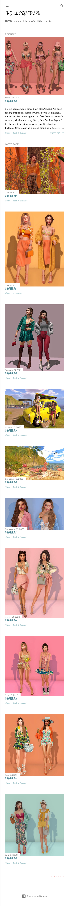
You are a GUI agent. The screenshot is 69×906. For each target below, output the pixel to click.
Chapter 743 (11, 858)
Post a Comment (20, 133)
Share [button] (7, 133)
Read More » (57, 133)
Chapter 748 (11, 482)
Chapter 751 (10, 289)
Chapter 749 (11, 431)
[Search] (62, 5)
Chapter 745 (11, 699)
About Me (20, 20)
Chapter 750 (11, 373)
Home (8, 20)
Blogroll (35, 20)
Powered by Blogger (37, 896)
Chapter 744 (11, 778)
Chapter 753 (11, 101)
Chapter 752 (11, 196)
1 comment (17, 293)
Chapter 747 (11, 532)
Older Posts (57, 876)
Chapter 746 (11, 620)
